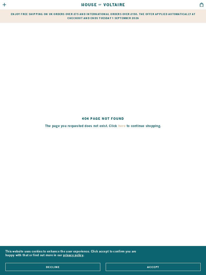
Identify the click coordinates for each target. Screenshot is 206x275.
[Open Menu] (4, 4)
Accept (153, 267)
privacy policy (73, 255)
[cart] (201, 5)
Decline (53, 267)
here (122, 126)
